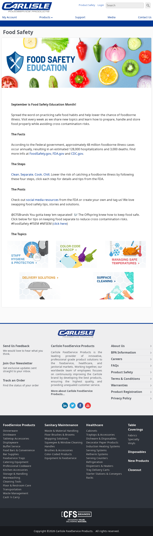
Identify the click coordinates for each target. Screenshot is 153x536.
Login (101, 5)
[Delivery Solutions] (39, 286)
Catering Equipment (15, 462)
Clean (15, 174)
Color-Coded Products (58, 454)
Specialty (133, 439)
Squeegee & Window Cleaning (63, 442)
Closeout (134, 470)
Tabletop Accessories (16, 438)
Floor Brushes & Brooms (60, 434)
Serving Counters (97, 458)
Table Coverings (135, 427)
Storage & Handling (15, 473)
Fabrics (132, 435)
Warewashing (11, 477)
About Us (118, 346)
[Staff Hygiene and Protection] (27, 255)
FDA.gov (58, 154)
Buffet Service (11, 446)
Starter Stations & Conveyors (104, 473)
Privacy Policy (121, 398)
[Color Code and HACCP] (76, 255)
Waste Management (15, 493)
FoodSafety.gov (40, 154)
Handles (50, 446)
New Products (138, 461)
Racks (89, 477)
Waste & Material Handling (61, 430)
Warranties (119, 385)
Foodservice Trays (14, 458)
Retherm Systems (97, 454)
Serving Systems (96, 450)
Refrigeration (94, 462)
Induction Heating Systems (103, 446)
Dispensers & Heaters (99, 466)
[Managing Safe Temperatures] (125, 255)
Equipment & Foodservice (60, 458)
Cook (38, 174)
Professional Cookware (17, 466)
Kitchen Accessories (15, 470)
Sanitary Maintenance (61, 425)
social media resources (42, 200)
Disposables (137, 452)
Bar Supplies (11, 454)
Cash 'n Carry (11, 497)
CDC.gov (77, 154)
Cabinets (91, 430)
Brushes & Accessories (59, 450)
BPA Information (123, 352)
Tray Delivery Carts (98, 470)
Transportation (12, 489)
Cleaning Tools (12, 481)
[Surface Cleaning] (113, 286)
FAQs (115, 365)
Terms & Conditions (125, 379)
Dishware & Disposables (101, 438)
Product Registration (126, 392)
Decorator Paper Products (102, 442)
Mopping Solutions (56, 438)
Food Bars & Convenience (19, 450)
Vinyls (131, 443)
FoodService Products (19, 425)
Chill (46, 174)
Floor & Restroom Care (17, 485)
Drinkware (9, 434)
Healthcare (94, 425)
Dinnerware (10, 430)
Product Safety (87, 5)
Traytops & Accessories (100, 434)
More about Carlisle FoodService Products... (72, 392)
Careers (116, 359)
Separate (27, 174)
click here (60, 224)
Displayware (10, 442)
